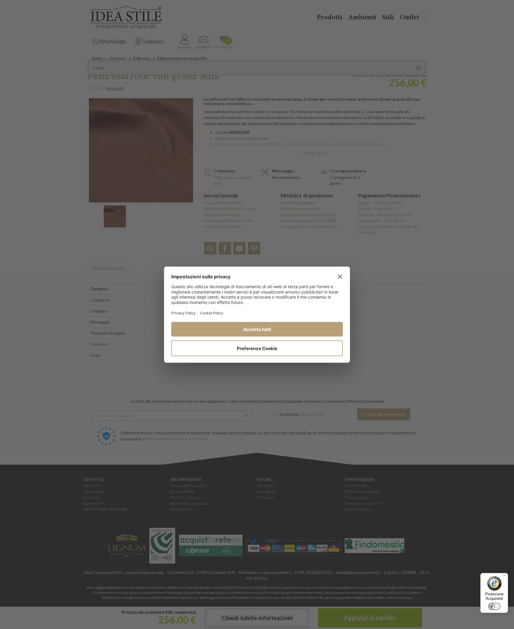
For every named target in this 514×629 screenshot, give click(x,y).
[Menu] (504, 576)
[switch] (494, 606)
